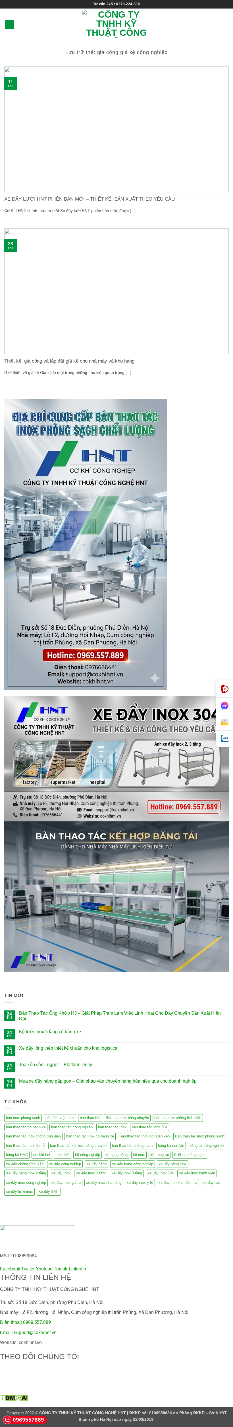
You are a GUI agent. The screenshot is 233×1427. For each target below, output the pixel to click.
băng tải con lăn (171, 1145)
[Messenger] (224, 706)
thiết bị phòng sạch (189, 1155)
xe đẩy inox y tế (140, 1182)
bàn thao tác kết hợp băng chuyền (78, 1145)
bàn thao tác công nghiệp (72, 1127)
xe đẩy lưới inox (19, 1191)
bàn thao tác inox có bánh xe (90, 1136)
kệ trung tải (159, 1155)
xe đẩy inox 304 (160, 1173)
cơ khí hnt (41, 1155)
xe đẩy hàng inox (173, 1164)
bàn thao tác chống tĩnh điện (177, 1118)
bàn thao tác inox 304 (149, 1127)
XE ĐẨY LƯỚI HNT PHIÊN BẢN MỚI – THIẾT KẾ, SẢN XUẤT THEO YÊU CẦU (89, 199)
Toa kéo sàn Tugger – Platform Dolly (55, 1064)
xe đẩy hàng (96, 1164)
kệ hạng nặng (116, 1155)
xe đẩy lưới (212, 1182)
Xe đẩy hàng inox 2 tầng (26, 1173)
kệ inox (139, 1155)
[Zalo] (224, 739)
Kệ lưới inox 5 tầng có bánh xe (50, 1031)
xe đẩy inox (60, 1173)
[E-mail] (224, 722)
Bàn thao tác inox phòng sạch (199, 1136)
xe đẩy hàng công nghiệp (132, 1164)
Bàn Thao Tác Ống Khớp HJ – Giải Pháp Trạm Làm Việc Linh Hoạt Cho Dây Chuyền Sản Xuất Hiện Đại (120, 1016)
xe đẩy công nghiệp (65, 1164)
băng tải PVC (17, 1155)
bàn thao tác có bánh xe (26, 1127)
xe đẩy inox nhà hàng (103, 1182)
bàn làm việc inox (59, 1118)
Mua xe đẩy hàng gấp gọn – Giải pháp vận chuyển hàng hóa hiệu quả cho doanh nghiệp (108, 1081)
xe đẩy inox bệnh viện (197, 1173)
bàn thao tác (90, 1118)
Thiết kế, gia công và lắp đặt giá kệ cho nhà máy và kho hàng (69, 361)
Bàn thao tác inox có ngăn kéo (144, 1136)
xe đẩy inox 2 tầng (91, 1173)
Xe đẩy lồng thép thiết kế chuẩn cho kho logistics (68, 1048)
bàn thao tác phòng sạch (132, 1145)
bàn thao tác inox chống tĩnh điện (33, 1136)
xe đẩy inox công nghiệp (26, 1182)
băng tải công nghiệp (207, 1145)
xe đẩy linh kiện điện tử (178, 1182)
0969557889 (28, 1420)
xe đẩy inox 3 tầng (127, 1173)
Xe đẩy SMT (48, 1191)
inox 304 (63, 1155)
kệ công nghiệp (87, 1155)
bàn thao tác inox (112, 1127)
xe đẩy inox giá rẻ (66, 1182)
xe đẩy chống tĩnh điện (24, 1164)
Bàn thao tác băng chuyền (127, 1118)
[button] (9, 24)
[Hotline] (224, 689)
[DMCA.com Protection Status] (14, 1397)
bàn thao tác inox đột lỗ (25, 1145)
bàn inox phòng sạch (23, 1118)
